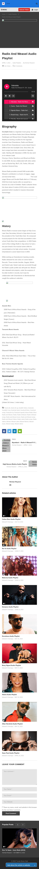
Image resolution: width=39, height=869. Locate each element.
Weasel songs (10, 424)
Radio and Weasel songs (28, 417)
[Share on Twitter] (9, 431)
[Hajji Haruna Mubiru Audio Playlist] (19, 463)
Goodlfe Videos (23, 408)
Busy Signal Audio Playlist (11, 665)
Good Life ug (14, 408)
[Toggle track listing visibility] (32, 96)
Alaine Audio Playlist (9, 694)
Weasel (8, 421)
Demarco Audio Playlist (10, 607)
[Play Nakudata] (6, 86)
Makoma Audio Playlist (10, 578)
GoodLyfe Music (25, 410)
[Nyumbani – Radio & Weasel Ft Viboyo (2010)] (19, 445)
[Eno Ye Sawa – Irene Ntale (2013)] (19, 838)
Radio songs (28, 419)
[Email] (10, 485)
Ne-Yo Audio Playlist (9, 548)
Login (35, 9)
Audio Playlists (17, 63)
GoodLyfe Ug (10, 412)
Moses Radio (29, 412)
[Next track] (9, 96)
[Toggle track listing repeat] (13, 96)
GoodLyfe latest (15, 410)
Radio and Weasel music (13, 417)
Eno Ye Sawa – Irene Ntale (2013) (13, 850)
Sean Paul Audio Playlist (10, 753)
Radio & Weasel (21, 414)
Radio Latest (21, 419)
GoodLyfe (31, 408)
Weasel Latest (15, 421)
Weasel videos (19, 424)
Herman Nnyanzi (15, 482)
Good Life (7, 408)
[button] (33, 102)
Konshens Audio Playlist (11, 636)
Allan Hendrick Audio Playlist (12, 724)
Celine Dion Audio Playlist (11, 519)
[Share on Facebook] (4, 431)
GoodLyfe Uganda (19, 412)
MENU (5, 9)
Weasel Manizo (24, 421)
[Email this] (20, 431)
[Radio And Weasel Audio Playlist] (19, 507)
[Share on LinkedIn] (14, 431)
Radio (15, 414)
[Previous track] (5, 96)
